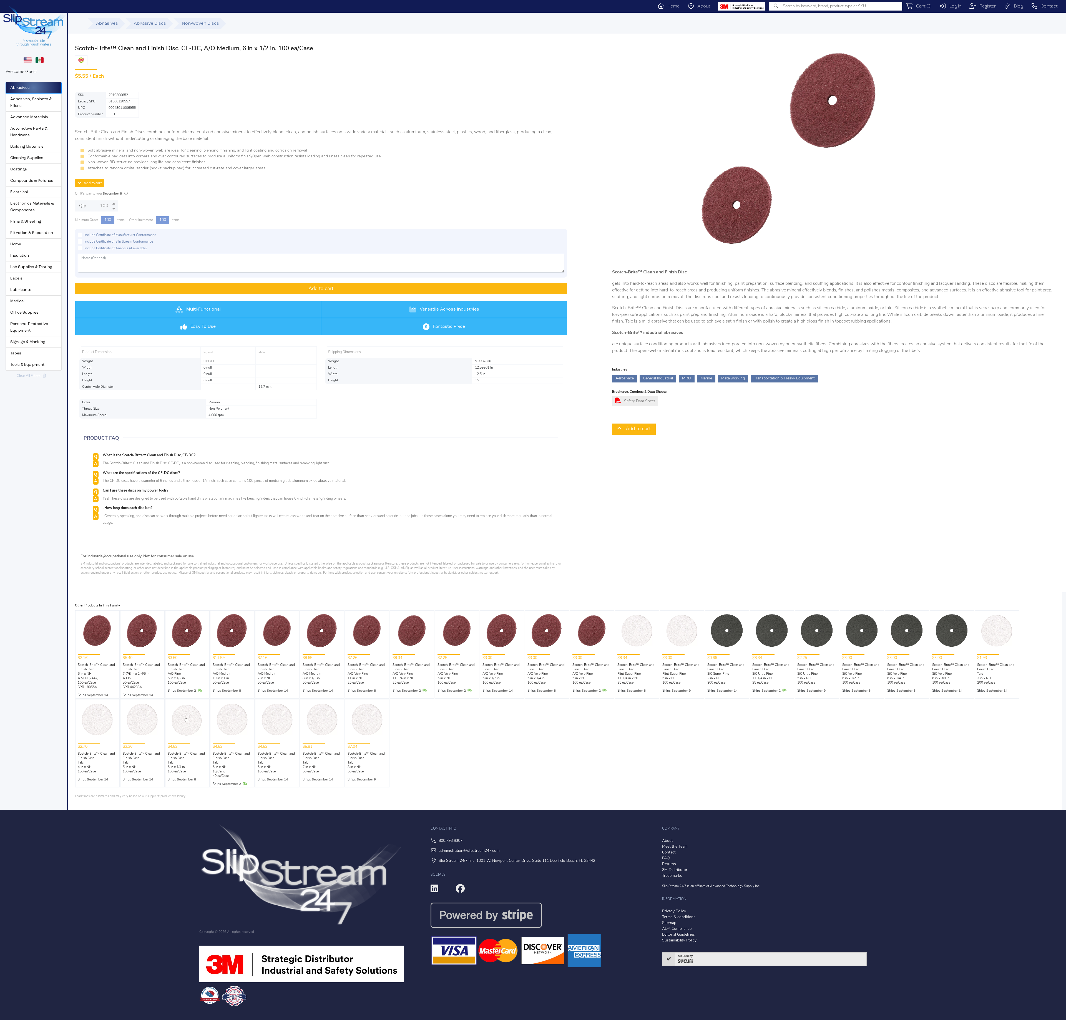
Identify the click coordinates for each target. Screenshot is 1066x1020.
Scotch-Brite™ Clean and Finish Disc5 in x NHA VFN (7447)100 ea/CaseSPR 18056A (96, 676)
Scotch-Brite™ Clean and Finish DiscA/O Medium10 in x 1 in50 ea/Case (231, 673)
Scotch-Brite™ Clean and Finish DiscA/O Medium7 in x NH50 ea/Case (276, 673)
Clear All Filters (30, 376)
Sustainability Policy (679, 940)
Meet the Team (675, 847)
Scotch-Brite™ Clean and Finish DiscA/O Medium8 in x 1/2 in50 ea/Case (321, 673)
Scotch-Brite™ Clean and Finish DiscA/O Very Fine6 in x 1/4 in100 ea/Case (546, 673)
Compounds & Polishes (31, 181)
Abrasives (20, 88)
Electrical (19, 192)
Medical (17, 301)
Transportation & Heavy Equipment (784, 378)
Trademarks (672, 876)
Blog (1017, 6)
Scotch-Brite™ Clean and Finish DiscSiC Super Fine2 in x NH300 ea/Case (726, 673)
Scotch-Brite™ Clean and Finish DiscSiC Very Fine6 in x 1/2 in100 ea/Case (860, 673)
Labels (16, 278)
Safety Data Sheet (639, 401)
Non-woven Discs (200, 23)
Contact (1048, 6)
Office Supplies (24, 313)
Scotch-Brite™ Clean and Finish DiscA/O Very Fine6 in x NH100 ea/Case (591, 673)
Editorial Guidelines (678, 935)
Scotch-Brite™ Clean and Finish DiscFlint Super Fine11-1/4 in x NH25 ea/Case (636, 673)
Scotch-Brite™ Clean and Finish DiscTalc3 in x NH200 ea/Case (995, 673)
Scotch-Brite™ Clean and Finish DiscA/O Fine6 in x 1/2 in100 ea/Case (186, 673)
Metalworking (733, 378)
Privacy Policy (674, 911)
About (702, 6)
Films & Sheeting (25, 222)
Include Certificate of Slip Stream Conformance (118, 241)
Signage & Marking (27, 342)
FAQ (666, 858)
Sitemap (669, 923)
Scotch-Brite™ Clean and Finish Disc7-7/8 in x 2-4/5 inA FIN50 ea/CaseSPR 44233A (141, 676)
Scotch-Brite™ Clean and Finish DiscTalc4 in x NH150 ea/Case (96, 762)
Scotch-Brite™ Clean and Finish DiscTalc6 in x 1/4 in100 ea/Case (186, 762)
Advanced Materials (29, 117)
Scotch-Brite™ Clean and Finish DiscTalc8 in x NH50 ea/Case (366, 762)
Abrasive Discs (150, 23)
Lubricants (20, 290)
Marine (706, 378)
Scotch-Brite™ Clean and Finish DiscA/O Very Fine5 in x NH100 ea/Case (456, 673)
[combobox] (835, 6)
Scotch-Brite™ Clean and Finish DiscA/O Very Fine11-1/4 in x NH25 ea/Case (411, 673)
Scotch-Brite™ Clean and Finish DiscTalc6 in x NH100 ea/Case (276, 762)
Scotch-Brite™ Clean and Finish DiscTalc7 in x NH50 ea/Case (321, 762)
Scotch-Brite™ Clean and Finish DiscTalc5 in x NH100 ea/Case (141, 762)
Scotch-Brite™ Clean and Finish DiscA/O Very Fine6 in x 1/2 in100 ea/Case (501, 673)
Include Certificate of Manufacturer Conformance (120, 235)
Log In (954, 6)
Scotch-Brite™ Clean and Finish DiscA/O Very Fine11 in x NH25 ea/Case (366, 673)
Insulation (19, 256)
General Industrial (658, 378)
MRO (686, 378)
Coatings (18, 169)
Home (672, 6)
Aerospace (624, 378)
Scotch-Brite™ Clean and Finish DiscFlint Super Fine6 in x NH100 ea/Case (681, 673)
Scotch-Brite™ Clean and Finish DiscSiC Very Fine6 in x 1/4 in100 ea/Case (905, 673)
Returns (669, 864)
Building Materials (27, 147)
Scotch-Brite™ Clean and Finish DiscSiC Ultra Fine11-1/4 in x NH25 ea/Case (771, 673)
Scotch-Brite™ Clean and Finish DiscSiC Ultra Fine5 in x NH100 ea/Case (815, 673)
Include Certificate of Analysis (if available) (115, 248)
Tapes (15, 353)
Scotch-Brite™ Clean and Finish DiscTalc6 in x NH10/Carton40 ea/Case (231, 765)
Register (986, 6)
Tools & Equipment (27, 365)
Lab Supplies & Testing (31, 267)
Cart (922, 6)
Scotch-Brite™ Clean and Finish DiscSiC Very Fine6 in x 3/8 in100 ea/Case (950, 673)
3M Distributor (674, 870)
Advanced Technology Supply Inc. (735, 886)
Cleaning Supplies (26, 158)
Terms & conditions (678, 917)
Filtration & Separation (31, 233)
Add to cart (91, 183)
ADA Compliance (677, 929)
